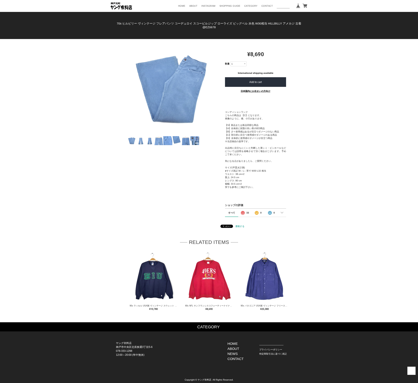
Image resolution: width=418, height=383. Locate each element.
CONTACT (267, 6)
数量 (227, 63)
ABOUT (193, 6)
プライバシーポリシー (270, 349)
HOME (181, 6)
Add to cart (255, 82)
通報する (239, 226)
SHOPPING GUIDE (229, 6)
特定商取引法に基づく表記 (273, 353)
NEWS (232, 354)
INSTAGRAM (208, 6)
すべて (231, 212)
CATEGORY (250, 6)
